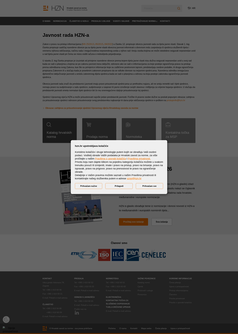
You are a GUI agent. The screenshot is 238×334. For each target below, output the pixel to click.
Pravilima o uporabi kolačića (110, 158)
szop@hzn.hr (134, 178)
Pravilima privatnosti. (139, 158)
